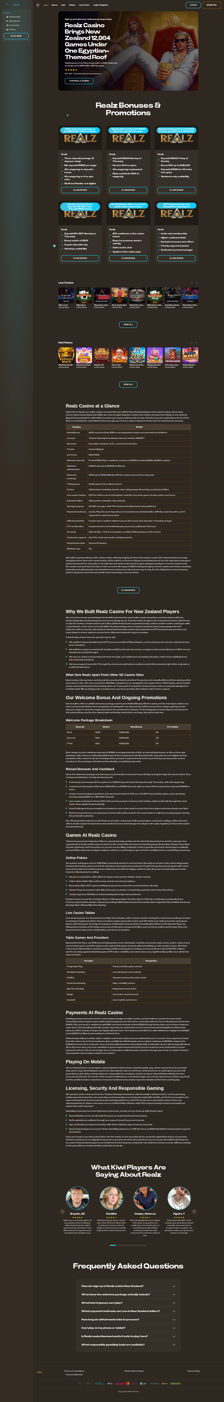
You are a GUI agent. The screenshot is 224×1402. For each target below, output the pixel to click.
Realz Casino (15, 17)
